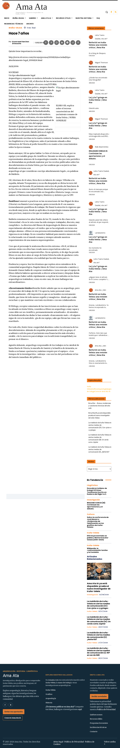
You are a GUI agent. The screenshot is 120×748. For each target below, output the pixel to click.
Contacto (93, 731)
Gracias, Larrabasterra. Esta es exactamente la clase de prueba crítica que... (98, 362)
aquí (80, 709)
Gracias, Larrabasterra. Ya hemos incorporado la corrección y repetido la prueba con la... (98, 306)
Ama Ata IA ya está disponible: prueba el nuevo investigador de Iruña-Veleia (99, 415)
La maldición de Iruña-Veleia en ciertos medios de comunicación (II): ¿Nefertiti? (99, 449)
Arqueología (102, 389)
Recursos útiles (96, 719)
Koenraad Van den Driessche (20, 43)
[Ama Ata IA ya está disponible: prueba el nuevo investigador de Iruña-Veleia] (99, 571)
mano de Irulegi (64, 683)
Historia (49, 703)
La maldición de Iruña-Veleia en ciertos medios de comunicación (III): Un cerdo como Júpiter (99, 438)
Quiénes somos (96, 715)
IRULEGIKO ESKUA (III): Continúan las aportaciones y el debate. (96, 506)
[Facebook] (111, 12)
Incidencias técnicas (98, 727)
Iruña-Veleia (15, 28)
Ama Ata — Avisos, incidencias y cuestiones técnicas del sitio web (99, 405)
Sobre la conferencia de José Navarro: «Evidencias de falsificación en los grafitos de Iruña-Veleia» (98, 522)
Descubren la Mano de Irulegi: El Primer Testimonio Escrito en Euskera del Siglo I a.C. (97, 491)
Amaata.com (53, 680)
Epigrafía (110, 389)
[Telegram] (67, 42)
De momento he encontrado (95, 249)
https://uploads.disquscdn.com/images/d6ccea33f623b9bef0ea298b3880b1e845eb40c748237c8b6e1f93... (99, 135)
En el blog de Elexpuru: (97, 53)
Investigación (93, 500)
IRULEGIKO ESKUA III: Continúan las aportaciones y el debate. (98, 155)
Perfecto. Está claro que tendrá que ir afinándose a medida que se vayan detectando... (99, 334)
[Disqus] (45, 395)
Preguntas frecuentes (99, 723)
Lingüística (92, 485)
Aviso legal (58, 742)
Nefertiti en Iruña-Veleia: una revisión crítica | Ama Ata (98, 45)
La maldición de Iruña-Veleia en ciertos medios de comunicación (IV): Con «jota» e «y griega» (99, 426)
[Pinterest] (78, 42)
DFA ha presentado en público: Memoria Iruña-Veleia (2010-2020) (98, 538)
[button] (106, 12)
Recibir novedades (99, 696)
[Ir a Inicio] (6, 9)
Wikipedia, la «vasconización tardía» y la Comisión (97, 550)
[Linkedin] (62, 42)
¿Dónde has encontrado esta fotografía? (98, 79)
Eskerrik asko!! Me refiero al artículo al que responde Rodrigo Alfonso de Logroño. (99, 221)
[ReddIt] (72, 42)
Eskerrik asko (94, 108)
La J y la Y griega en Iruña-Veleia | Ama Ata (98, 100)
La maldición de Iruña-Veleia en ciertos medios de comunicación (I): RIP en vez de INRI (98, 651)
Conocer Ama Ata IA (102, 391)
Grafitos (94, 389)
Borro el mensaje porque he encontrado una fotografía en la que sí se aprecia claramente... (98, 190)
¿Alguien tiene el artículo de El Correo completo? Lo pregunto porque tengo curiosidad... (99, 278)
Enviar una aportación (13, 712)
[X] (115, 12)
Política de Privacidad (106, 709)
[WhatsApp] (56, 42)
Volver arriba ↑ (110, 743)
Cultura (90, 514)
